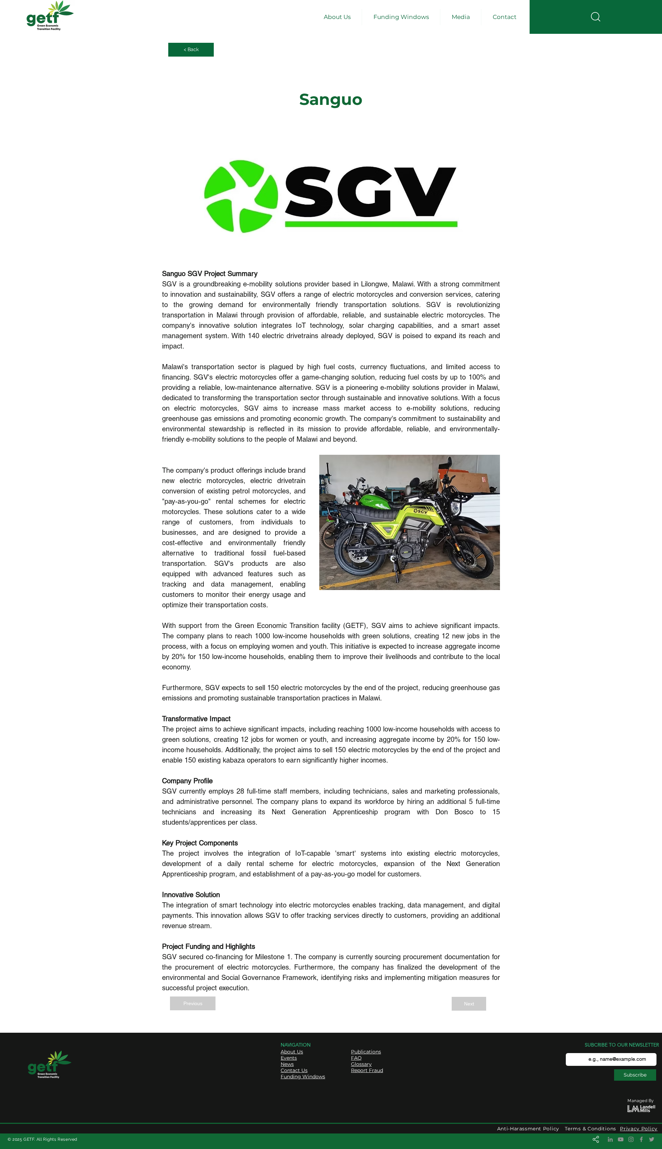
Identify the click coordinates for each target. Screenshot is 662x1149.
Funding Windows (303, 1076)
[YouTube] (620, 1139)
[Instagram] (631, 1139)
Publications (366, 1052)
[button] (337, 17)
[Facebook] (641, 1139)
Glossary (361, 1064)
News (287, 1064)
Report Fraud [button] (367, 1070)
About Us (292, 1052)
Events (289, 1058)
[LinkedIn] (610, 1139)
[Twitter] (651, 1139)
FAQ (356, 1058)
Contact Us (294, 1070)
